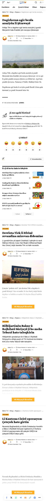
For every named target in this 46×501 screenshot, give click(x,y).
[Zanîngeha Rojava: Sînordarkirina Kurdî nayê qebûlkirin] (38, 185)
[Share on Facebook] (6, 497)
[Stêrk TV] (23, 2)
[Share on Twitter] (11, 497)
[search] (36, 2)
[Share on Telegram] (20, 497)
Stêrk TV (10, 36)
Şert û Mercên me (28, 126)
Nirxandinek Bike (37, 159)
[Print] (34, 497)
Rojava (5, 15)
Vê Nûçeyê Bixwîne (23, 306)
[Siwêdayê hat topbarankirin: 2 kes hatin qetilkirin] (38, 175)
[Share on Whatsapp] (16, 497)
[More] (39, 497)
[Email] (25, 497)
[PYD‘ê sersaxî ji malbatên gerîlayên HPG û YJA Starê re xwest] (38, 205)
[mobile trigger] (4, 2)
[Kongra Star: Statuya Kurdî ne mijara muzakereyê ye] (38, 195)
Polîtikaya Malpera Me (32, 123)
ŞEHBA (21, 103)
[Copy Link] (30, 497)
